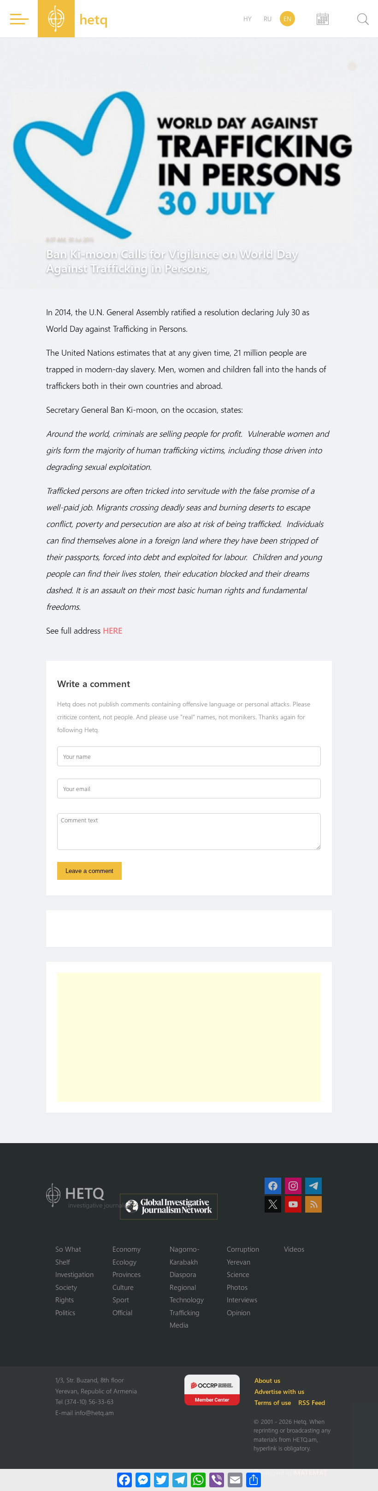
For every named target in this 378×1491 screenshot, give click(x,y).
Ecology (124, 1261)
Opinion (238, 1312)
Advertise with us (279, 1391)
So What (68, 1249)
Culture (123, 1287)
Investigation (74, 1274)
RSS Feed (311, 1402)
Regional (183, 1287)
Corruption (243, 1249)
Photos (237, 1287)
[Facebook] (124, 1480)
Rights (64, 1299)
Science (238, 1274)
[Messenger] (143, 1480)
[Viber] (216, 1480)
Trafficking (185, 1312)
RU (268, 18)
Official (122, 1312)
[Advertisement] (189, 1037)
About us (267, 1380)
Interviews (242, 1299)
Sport (120, 1299)
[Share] (253, 1480)
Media (179, 1324)
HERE (112, 630)
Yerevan (238, 1261)
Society (66, 1287)
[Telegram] (180, 1480)
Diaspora (183, 1274)
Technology (187, 1299)
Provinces (126, 1274)
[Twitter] (161, 1480)
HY (247, 18)
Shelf (62, 1261)
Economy (126, 1249)
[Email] (235, 1480)
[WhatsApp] (198, 1480)
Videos (294, 1249)
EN (287, 18)
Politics (65, 1312)
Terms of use (272, 1402)
